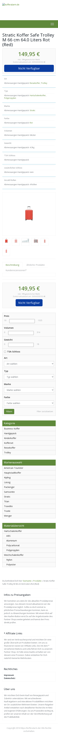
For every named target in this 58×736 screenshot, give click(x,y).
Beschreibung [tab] (12, 264)
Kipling (7, 477)
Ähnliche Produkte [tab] (35, 264)
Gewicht (8, 339)
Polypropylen (10, 98)
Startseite (27, 581)
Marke (7, 384)
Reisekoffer (35, 83)
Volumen (9, 327)
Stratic (32, 110)
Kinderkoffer (10, 438)
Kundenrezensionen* (16, 270)
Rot (31, 122)
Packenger (9, 487)
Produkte (37, 581)
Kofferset (8, 442)
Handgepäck (10, 433)
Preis (6, 315)
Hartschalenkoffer (38, 95)
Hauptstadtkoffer (12, 472)
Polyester (11, 564)
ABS (8, 535)
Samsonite (9, 491)
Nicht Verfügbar (29, 68)
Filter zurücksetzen (45, 411)
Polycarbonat (13, 545)
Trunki (7, 510)
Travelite (8, 506)
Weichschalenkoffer (14, 554)
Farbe (7, 397)
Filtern (9, 411)
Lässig (7, 482)
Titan (6, 501)
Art (5, 357)
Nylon (9, 559)
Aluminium (11, 540)
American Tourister (13, 467)
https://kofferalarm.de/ (31, 728)
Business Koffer (12, 428)
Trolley (44, 83)
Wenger (8, 515)
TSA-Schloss (13, 351)
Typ (6, 371)
